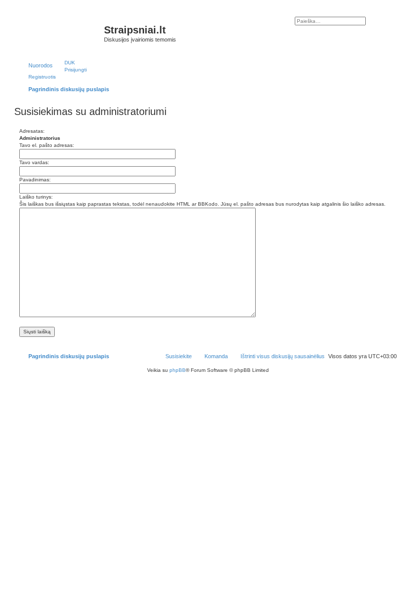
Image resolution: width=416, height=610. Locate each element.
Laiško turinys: (36, 197)
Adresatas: (32, 131)
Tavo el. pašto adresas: (46, 145)
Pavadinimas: (35, 179)
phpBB (177, 370)
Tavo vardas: (34, 162)
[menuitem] (65, 62)
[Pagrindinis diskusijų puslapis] (60, 33)
